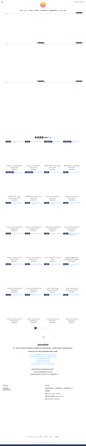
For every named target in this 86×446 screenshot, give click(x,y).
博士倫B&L (38, 354)
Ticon (44, 364)
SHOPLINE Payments (45, 442)
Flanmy (42, 360)
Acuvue (32, 354)
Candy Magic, (40, 358)
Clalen (34, 356)
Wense (38, 364)
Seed (48, 362)
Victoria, (47, 360)
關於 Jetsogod (23, 10)
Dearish (33, 364)
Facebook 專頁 (62, 10)
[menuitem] (35, 328)
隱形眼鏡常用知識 (53, 10)
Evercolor (47, 358)
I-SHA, (37, 360)
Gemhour (39, 362)
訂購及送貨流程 (43, 10)
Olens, (30, 356)
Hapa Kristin (50, 364)
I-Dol (44, 362)
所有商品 (31, 10)
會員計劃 (37, 10)
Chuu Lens (40, 356)
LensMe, (47, 356)
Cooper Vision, (51, 354)
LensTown (54, 356)
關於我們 (5, 385)
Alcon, (44, 354)
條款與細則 (6, 388)
